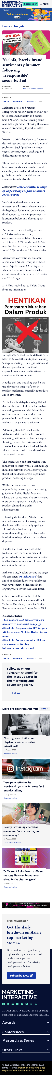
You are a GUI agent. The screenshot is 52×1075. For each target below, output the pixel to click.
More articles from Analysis (24, 708)
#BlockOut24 (27, 576)
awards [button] (8, 1022)
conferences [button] (13, 1032)
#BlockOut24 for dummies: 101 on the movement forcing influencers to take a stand (23, 644)
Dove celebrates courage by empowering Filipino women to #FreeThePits (24, 191)
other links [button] (12, 1050)
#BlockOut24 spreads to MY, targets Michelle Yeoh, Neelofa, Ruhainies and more (25, 632)
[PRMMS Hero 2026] (26, 14)
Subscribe (31, 4)
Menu (46, 3)
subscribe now (23, 976)
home (6, 26)
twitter (6, 101)
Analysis (18, 26)
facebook (17, 101)
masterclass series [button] (18, 1040)
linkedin (30, 101)
